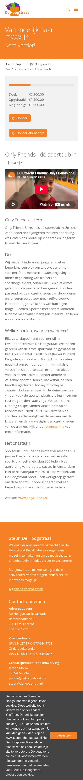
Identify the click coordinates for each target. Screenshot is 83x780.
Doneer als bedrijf (29, 133)
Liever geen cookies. (20, 774)
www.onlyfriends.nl (33, 497)
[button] (76, 9)
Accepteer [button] (64, 735)
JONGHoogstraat (39, 64)
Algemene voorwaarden (26, 589)
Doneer (21, 118)
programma (55, 426)
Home (8, 64)
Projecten (21, 64)
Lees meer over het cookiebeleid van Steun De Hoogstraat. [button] (28, 768)
